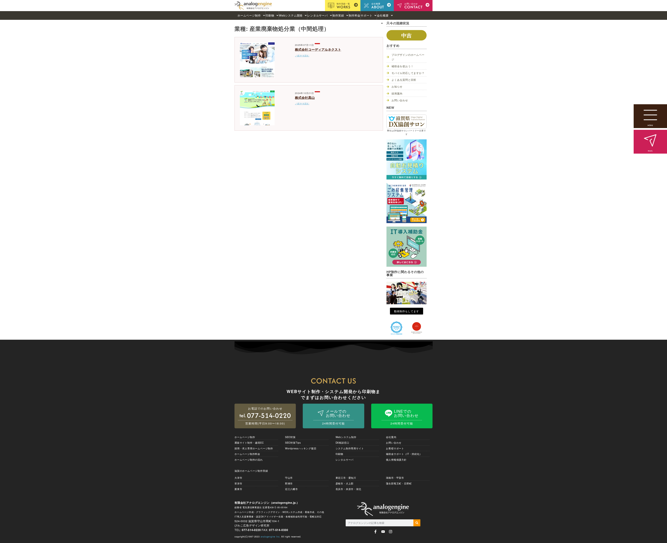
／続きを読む (302, 55)
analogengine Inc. (271, 536)
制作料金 (354, 15)
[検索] (416, 522)
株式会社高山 (305, 97)
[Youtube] (383, 531)
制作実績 (338, 15)
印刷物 (270, 15)
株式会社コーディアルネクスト (318, 49)
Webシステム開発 (291, 15)
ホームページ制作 (249, 15)
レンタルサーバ (317, 15)
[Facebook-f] (375, 531)
